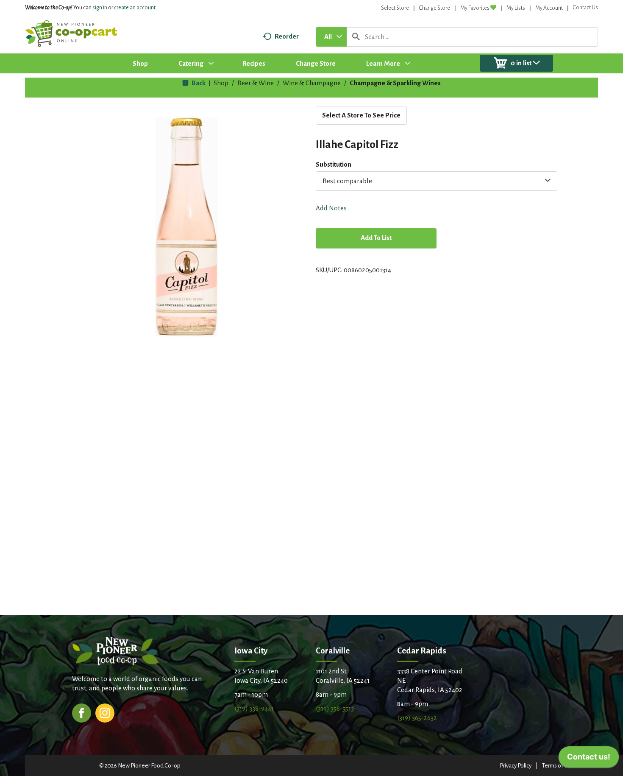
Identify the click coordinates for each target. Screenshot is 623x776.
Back (198, 83)
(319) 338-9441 (254, 708)
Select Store (395, 8)
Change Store (434, 8)
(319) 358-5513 (335, 708)
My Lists (515, 8)
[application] (588, 759)
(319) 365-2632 (417, 717)
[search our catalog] (356, 37)
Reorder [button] (287, 36)
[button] (376, 238)
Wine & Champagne (312, 83)
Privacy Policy (515, 765)
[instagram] (104, 712)
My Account (549, 8)
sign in (99, 8)
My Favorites (475, 8)
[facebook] (81, 712)
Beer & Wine (255, 83)
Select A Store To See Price (361, 115)
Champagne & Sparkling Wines (395, 83)
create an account (135, 8)
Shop (221, 83)
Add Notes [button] (331, 208)
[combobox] (331, 37)
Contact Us (585, 8)
